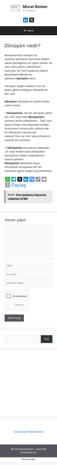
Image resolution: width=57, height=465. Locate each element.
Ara (46, 338)
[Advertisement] (28, 383)
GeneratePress (28, 452)
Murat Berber (35, 6)
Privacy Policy (28, 459)
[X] (32, 20)
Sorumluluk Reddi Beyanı (28, 431)
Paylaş (18, 185)
